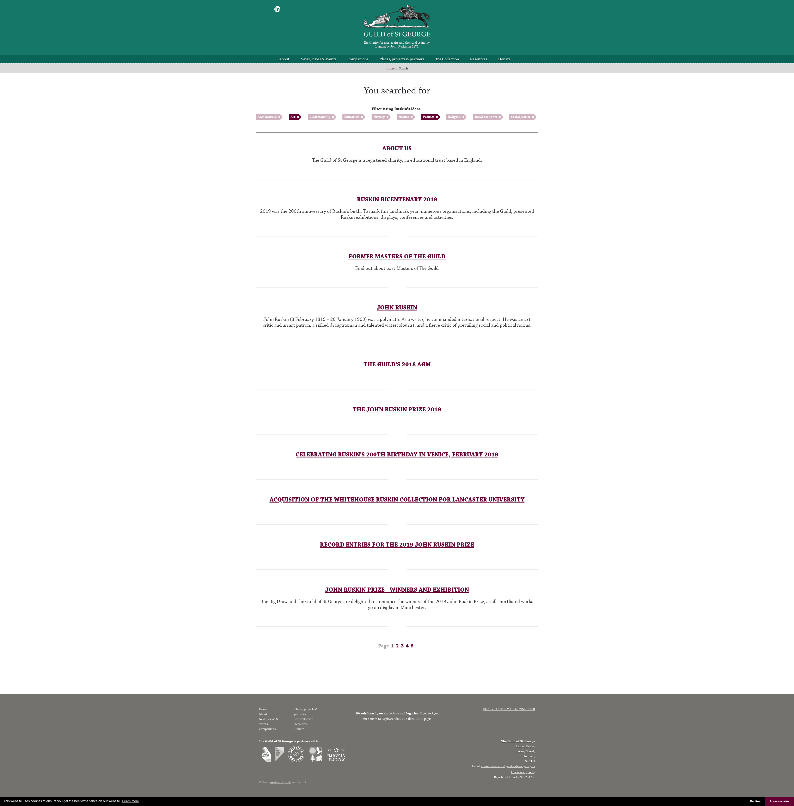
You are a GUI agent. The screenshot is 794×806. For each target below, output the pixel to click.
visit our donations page (412, 718)
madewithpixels (280, 782)
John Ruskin (399, 47)
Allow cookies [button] (779, 801)
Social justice (521, 117)
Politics (428, 117)
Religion (454, 117)
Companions (357, 59)
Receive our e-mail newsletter (509, 709)
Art (293, 117)
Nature (404, 117)
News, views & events (318, 59)
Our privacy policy (523, 772)
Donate (504, 59)
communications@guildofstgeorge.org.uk (508, 766)
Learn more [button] (130, 801)
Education (351, 117)
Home (390, 68)
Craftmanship (320, 117)
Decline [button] (755, 801)
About (284, 59)
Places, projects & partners (402, 59)
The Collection (447, 59)
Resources (478, 59)
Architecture (267, 117)
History (379, 117)
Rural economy (486, 117)
